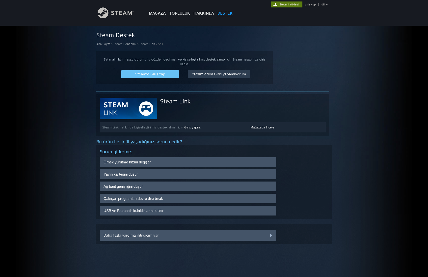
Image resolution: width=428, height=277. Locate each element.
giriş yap (310, 4)
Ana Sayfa (103, 44)
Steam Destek (115, 35)
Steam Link (147, 44)
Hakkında (203, 13)
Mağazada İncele (262, 127)
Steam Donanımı (125, 44)
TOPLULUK (179, 13)
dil (323, 4)
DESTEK (225, 13)
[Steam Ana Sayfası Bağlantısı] (116, 17)
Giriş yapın (192, 127)
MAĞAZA (157, 13)
